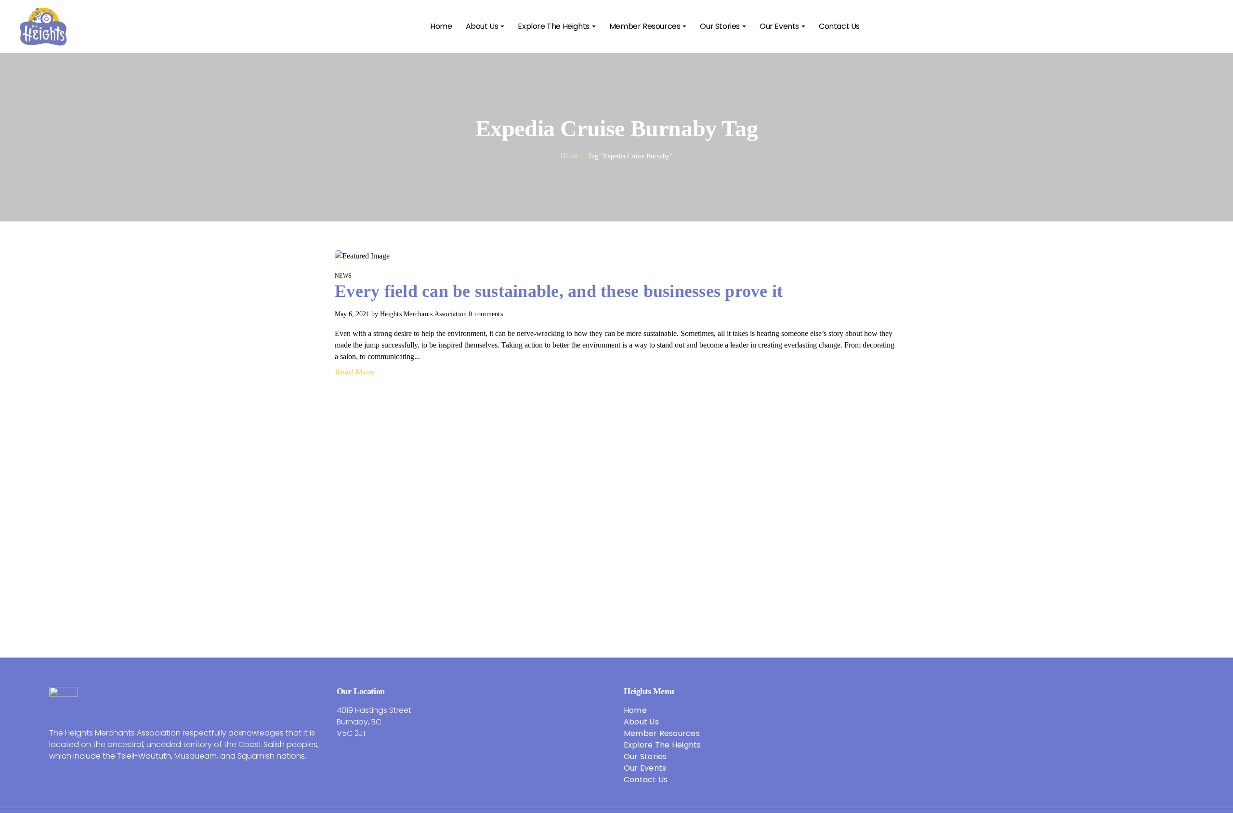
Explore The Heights (662, 744)
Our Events (645, 768)
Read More (356, 371)
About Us (641, 721)
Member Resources (662, 733)
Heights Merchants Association (423, 314)
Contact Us (646, 779)
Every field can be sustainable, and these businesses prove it (559, 291)
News (343, 275)
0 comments (486, 314)
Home (569, 155)
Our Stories (645, 756)
